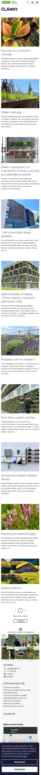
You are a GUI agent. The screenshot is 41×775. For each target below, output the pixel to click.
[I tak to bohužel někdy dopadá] (20, 214)
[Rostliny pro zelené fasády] (20, 517)
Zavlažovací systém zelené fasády (18, 477)
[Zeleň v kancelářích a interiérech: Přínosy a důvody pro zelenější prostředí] (20, 150)
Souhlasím (19, 769)
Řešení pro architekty (11, 703)
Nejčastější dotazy (10, 693)
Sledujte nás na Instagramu (21, 632)
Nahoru (21, 621)
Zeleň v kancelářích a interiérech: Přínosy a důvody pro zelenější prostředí (20, 170)
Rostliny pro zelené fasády (18, 534)
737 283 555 (11, 671)
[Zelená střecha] (20, 571)
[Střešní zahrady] (20, 93)
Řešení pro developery (12, 701)
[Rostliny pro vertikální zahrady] (20, 32)
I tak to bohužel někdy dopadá (16, 234)
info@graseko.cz (13, 669)
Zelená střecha (11, 588)
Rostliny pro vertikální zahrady (15, 52)
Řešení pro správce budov (13, 706)
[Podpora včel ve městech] (20, 341)
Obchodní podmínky (11, 687)
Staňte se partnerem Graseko (15, 695)
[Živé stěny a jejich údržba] (20, 399)
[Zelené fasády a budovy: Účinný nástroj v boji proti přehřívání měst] (20, 275)
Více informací (20, 756)
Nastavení (19, 762)
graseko (10, 674)
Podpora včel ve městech (18, 359)
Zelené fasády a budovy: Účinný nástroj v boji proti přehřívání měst (18, 297)
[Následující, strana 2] (20, 610)
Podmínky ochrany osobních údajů (17, 690)
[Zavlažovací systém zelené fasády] (20, 457)
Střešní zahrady (11, 112)
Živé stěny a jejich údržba (18, 417)
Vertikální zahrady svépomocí (14, 698)
